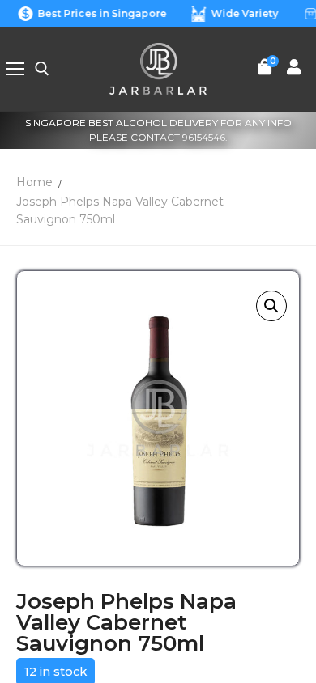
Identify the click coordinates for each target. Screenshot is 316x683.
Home (34, 182)
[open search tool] (42, 69)
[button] (271, 306)
